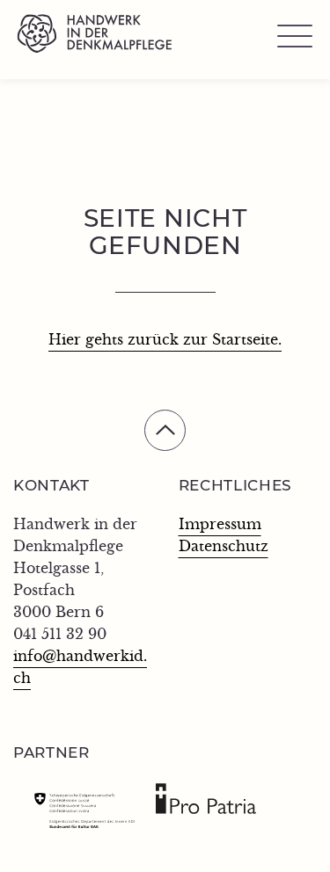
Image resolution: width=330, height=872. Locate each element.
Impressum (220, 525)
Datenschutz (223, 547)
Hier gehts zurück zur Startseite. (165, 340)
